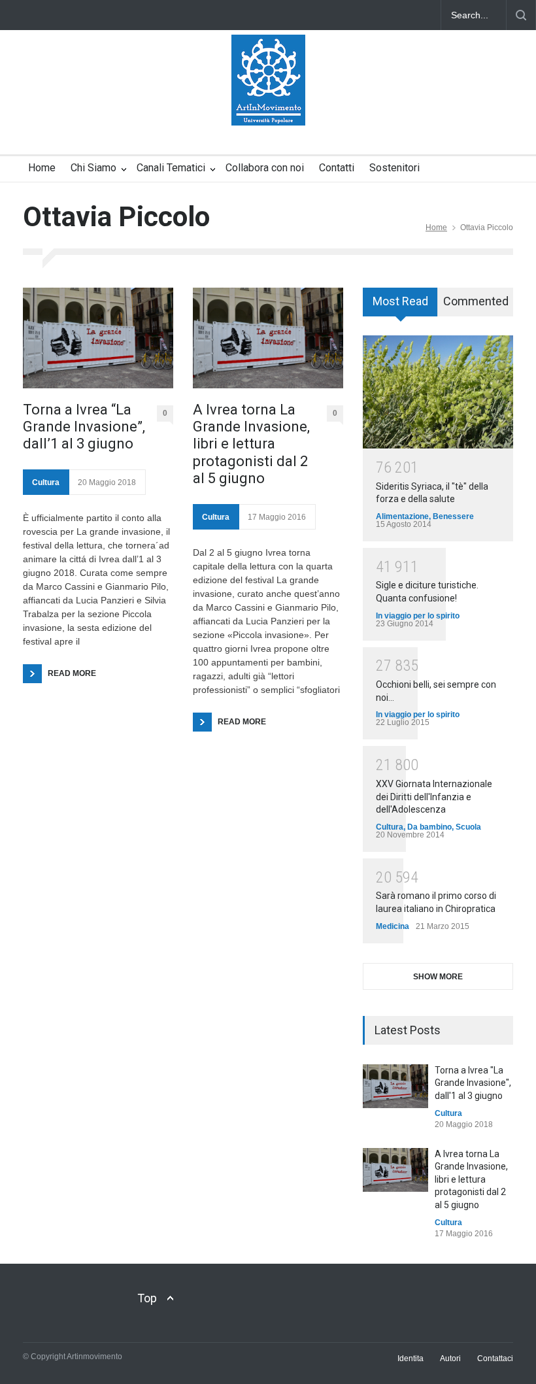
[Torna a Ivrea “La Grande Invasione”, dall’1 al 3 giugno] (98, 338)
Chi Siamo (93, 167)
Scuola (468, 827)
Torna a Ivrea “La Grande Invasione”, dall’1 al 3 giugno (84, 426)
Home (42, 167)
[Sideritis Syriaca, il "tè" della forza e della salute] (438, 391)
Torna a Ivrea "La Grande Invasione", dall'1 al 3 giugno (473, 1083)
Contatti (336, 167)
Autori (450, 1358)
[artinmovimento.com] (268, 104)
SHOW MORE (438, 976)
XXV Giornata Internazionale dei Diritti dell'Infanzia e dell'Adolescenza (434, 797)
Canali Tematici (171, 167)
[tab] (400, 307)
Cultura (45, 482)
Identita (410, 1358)
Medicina (392, 926)
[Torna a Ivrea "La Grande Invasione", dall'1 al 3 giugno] (395, 1086)
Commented (476, 301)
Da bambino (429, 827)
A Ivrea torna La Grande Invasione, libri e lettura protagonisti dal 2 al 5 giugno (251, 444)
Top (147, 1298)
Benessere (453, 516)
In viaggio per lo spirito (418, 615)
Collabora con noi (265, 167)
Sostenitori (394, 167)
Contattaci (495, 1358)
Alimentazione (402, 516)
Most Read (400, 301)
